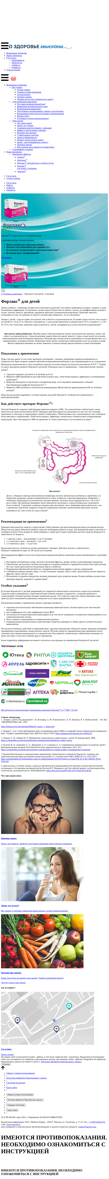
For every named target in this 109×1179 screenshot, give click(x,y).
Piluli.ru (9, 185)
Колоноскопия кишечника (29, 109)
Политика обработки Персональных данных (26, 1078)
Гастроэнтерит (23, 94)
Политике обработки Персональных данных (61, 1062)
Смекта (21, 157)
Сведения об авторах (15, 1083)
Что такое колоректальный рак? (31, 104)
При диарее (17, 87)
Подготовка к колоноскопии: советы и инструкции (40, 111)
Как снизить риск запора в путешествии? (35, 147)
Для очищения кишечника (24, 102)
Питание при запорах (27, 133)
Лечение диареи (24, 97)
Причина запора (24, 145)
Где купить (11, 58)
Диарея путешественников (29, 92)
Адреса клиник (13, 70)
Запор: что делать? (25, 125)
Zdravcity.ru (17, 63)
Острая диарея (23, 90)
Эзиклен (21, 171)
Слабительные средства (28, 135)
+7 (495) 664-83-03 (97, 1122)
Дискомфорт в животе (22, 149)
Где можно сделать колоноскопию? (33, 118)
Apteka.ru (16, 65)
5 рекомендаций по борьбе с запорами (34, 128)
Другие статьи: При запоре (13, 982)
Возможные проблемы (16, 53)
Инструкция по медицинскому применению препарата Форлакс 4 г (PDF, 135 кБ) (39, 710)
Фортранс (22, 160)
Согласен (6, 1064)
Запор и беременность (27, 137)
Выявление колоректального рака (32, 106)
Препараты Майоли (21, 154)
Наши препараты (14, 55)
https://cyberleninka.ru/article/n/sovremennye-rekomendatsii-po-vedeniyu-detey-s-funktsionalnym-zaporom (45, 749)
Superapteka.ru (18, 60)
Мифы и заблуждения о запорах (31, 130)
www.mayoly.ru (13, 1124)
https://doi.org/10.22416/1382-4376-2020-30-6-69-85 (68, 770)
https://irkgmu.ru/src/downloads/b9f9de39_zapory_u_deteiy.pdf (27, 726)
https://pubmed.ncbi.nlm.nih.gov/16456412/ (73, 733)
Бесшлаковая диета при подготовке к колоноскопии (40, 114)
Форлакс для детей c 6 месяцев (27, 167)
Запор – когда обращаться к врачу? (32, 142)
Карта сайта (11, 1087)
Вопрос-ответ (23, 116)
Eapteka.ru (16, 67)
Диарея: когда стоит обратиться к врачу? (35, 99)
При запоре (17, 121)
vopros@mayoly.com (87, 1127)
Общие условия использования (20, 1073)
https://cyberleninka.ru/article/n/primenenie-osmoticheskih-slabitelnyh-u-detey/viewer (36, 740)
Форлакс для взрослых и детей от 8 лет (35, 163)
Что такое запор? (24, 123)
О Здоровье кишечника (11, 294)
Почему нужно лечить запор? (30, 140)
